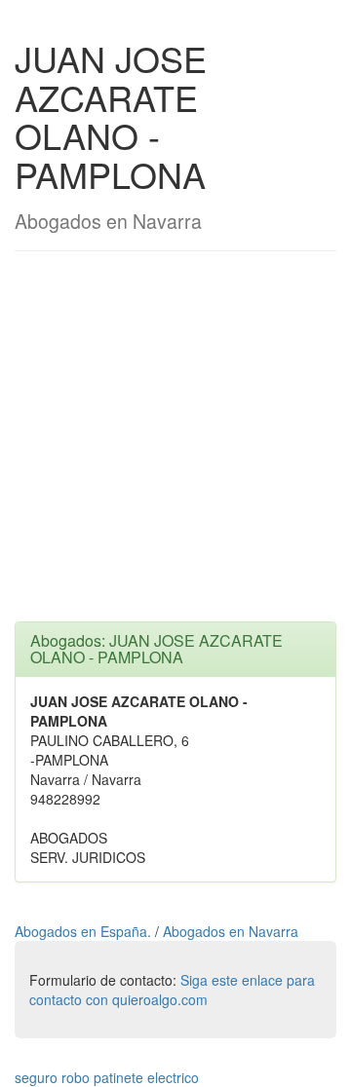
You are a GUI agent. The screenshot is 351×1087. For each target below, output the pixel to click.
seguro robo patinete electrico (107, 1077)
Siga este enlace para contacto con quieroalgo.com (172, 989)
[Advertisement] (175, 446)
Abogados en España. (85, 931)
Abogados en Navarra (230, 931)
